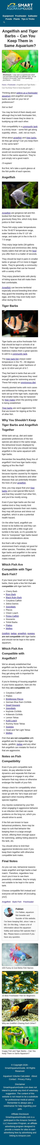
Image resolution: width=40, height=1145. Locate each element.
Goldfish (6, 633)
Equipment (8, 16)
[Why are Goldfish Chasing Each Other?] (20, 1020)
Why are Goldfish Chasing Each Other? (19, 1023)
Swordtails (11, 607)
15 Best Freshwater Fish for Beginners (18, 996)
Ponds (9, 19)
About (34, 1076)
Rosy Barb (11, 594)
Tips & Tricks (27, 19)
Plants (16, 19)
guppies (31, 633)
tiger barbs (31, 138)
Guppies (10, 727)
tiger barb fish (12, 359)
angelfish (17, 138)
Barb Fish (16, 902)
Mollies (9, 628)
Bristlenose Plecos (14, 699)
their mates (10, 400)
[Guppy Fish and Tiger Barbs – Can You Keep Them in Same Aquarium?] (20, 1048)
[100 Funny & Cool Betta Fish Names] (20, 965)
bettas (14, 633)
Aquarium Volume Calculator (16, 1076)
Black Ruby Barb (14, 597)
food (34, 251)
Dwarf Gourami (13, 705)
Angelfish (6, 213)
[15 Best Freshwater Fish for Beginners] (20, 993)
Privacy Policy (24, 1079)
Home (4, 85)
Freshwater (20, 16)
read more (16, 80)
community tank (30, 126)
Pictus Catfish (12, 616)
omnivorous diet (28, 382)
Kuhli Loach (11, 720)
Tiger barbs (7, 408)
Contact (12, 1079)
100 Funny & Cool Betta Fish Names (17, 968)
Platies (9, 625)
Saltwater (32, 16)
